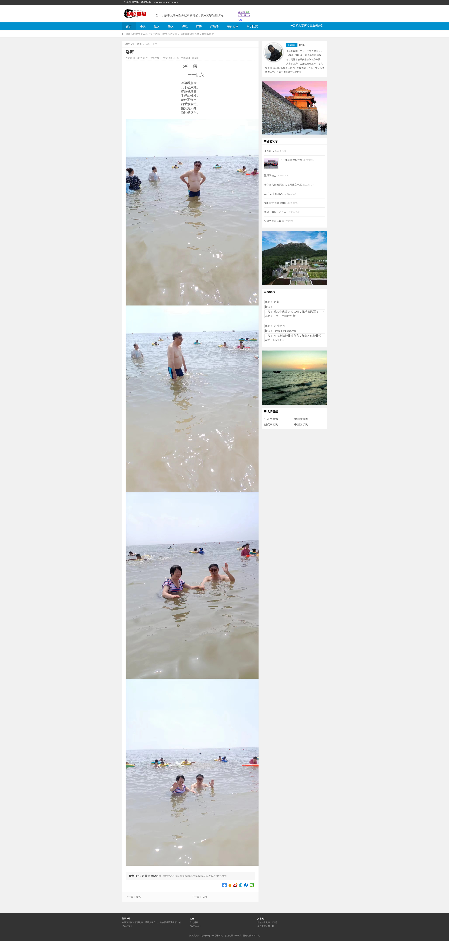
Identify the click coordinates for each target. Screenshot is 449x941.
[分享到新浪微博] (235, 885)
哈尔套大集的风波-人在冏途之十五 (283, 184)
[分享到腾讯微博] (241, 885)
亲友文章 (232, 26)
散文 (157, 26)
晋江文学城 (271, 419)
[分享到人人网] (246, 885)
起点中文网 (271, 424)
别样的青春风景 (273, 221)
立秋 (204, 897)
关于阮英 (252, 26)
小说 (143, 26)
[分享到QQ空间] (230, 885)
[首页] (137, 16)
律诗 (199, 26)
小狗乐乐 (269, 150)
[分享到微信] (252, 885)
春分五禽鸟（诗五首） (276, 212)
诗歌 (185, 26)
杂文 (171, 26)
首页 (129, 26)
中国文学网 (301, 424)
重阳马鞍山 (270, 175)
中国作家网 (301, 419)
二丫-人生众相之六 (274, 193)
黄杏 (138, 897)
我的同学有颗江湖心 (275, 202)
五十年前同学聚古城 (291, 160)
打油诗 (214, 26)
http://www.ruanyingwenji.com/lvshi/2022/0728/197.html (195, 875)
